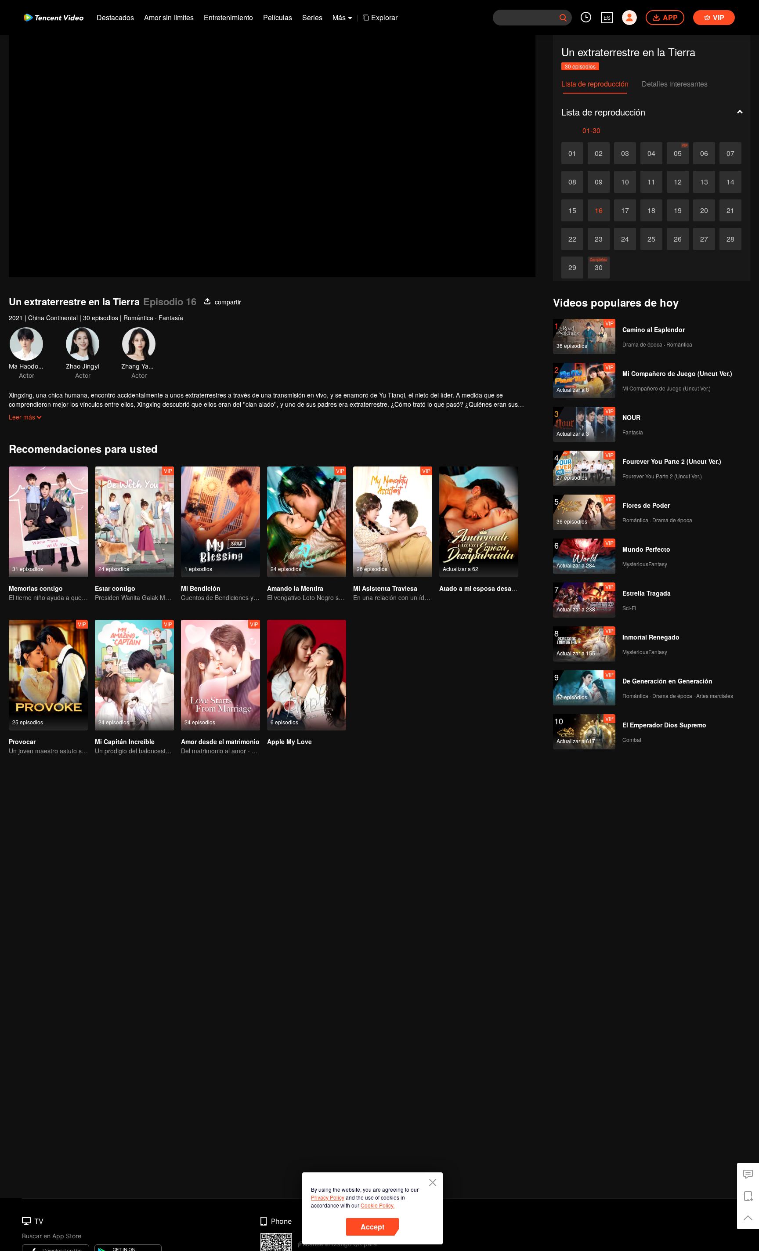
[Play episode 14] (730, 182)
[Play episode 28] (730, 239)
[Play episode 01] (572, 153)
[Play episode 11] (651, 182)
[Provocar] (48, 675)
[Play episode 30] (599, 267)
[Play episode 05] (678, 153)
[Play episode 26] (678, 239)
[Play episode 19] (678, 210)
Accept (372, 1227)
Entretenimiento (228, 17)
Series (312, 17)
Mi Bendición (200, 588)
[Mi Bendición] (220, 521)
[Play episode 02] (599, 153)
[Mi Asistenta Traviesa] (392, 521)
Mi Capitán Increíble (125, 741)
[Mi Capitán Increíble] (134, 675)
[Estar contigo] (134, 521)
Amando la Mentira (295, 588)
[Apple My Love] (306, 675)
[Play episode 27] (704, 239)
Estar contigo (115, 588)
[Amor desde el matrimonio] (220, 675)
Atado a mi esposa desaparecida (488, 588)
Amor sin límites (169, 17)
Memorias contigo (36, 588)
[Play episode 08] (572, 182)
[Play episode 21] (730, 210)
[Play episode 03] (625, 153)
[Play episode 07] (730, 153)
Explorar (384, 17)
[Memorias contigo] (48, 521)
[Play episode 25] (651, 239)
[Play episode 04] (651, 153)
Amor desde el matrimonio (220, 741)
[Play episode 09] (599, 182)
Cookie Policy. (377, 1205)
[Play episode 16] (599, 210)
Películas (277, 17)
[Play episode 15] (572, 210)
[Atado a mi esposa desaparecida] (478, 521)
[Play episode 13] (704, 182)
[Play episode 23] (599, 239)
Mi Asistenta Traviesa (385, 588)
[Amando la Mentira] (306, 521)
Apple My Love (289, 741)
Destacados (115, 17)
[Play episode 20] (704, 210)
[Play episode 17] (625, 210)
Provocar (22, 741)
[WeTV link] (53, 18)
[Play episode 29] (572, 267)
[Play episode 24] (625, 239)
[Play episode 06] (704, 153)
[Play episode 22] (572, 239)
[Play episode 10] (625, 182)
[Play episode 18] (651, 210)
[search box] (563, 17)
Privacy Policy (327, 1197)
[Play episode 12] (678, 182)
